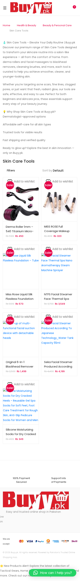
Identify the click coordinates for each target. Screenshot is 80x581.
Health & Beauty (26, 25)
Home (6, 25)
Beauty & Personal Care (57, 25)
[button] (52, 573)
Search (57, 8)
